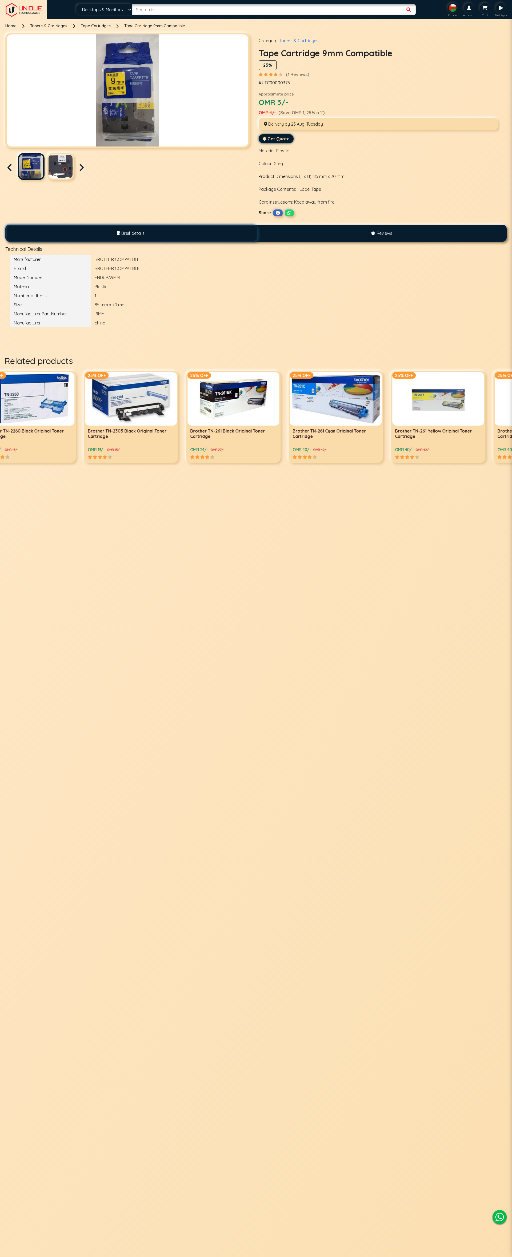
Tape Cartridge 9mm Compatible (154, 25)
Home (11, 25)
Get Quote (278, 138)
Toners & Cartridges (49, 25)
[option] (51, 417)
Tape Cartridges (96, 25)
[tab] (130, 233)
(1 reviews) (297, 74)
